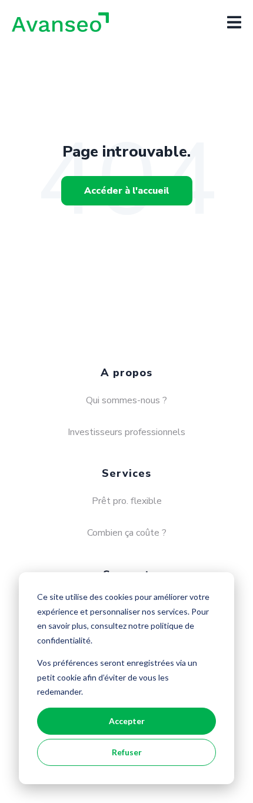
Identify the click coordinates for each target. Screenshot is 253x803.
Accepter (127, 721)
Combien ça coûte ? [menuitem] (127, 532)
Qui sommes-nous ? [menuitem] (126, 400)
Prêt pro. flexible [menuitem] (127, 501)
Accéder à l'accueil (126, 190)
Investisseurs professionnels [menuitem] (126, 432)
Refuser (127, 752)
